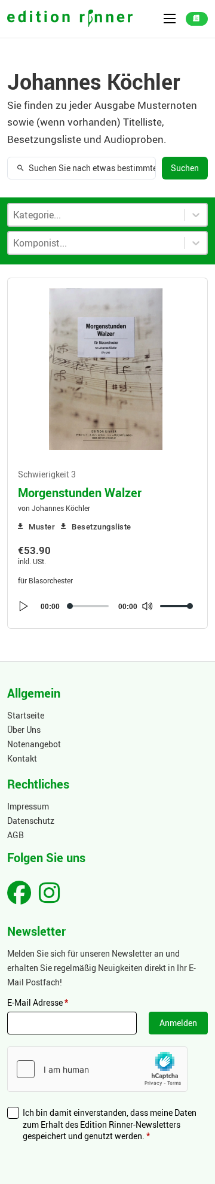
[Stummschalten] (147, 606)
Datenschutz (30, 820)
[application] (106, 606)
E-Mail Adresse (37, 1002)
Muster (42, 526)
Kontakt (22, 758)
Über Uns (24, 729)
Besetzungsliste (101, 526)
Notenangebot (34, 744)
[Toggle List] (196, 243)
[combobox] (96, 243)
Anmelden (178, 1022)
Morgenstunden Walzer (80, 492)
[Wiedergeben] (24, 606)
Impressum (28, 806)
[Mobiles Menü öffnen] (170, 18)
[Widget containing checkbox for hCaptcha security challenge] (97, 1069)
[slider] (177, 606)
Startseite (25, 715)
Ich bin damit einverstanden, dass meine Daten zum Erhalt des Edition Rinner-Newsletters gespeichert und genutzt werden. (109, 1124)
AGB (15, 835)
